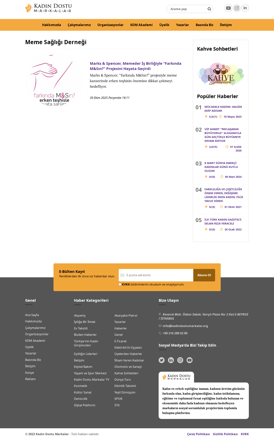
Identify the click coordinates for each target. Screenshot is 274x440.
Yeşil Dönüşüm (124, 392)
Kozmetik (80, 386)
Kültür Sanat (83, 392)
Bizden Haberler (85, 335)
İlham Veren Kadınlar (129, 360)
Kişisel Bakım (83, 367)
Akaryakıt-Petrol (125, 315)
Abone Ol (204, 275)
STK (117, 405)
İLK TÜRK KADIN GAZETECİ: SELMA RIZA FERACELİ (223, 224)
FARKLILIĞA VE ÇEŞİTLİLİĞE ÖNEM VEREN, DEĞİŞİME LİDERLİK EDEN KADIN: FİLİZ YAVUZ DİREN (223, 198)
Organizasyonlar (110, 25)
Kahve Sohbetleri (126, 373)
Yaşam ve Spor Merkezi (90, 373)
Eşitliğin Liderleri (85, 354)
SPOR (118, 399)
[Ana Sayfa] (48, 11)
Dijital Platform (84, 405)
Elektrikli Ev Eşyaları (128, 347)
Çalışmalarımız (79, 25)
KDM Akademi (141, 25)
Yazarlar (182, 25)
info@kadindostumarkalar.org (185, 326)
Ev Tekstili (81, 328)
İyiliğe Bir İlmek (84, 322)
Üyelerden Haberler (128, 354)
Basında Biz (204, 25)
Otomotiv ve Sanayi (128, 367)
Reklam (30, 379)
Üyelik (164, 25)
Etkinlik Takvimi (125, 386)
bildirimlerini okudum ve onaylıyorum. (153, 284)
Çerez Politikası (198, 434)
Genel (118, 335)
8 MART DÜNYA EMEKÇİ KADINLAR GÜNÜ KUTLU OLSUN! (223, 169)
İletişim (226, 25)
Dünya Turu (122, 379)
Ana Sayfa (32, 315)
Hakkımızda (51, 25)
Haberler (120, 328)
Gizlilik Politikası (225, 434)
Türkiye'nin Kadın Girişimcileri (86, 343)
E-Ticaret (120, 341)
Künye (29, 373)
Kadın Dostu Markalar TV (91, 379)
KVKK (245, 434)
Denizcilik (80, 399)
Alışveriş (80, 315)
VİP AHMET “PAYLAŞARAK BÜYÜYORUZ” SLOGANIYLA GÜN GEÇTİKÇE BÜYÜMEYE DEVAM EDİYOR (223, 139)
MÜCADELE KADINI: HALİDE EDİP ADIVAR (223, 111)
